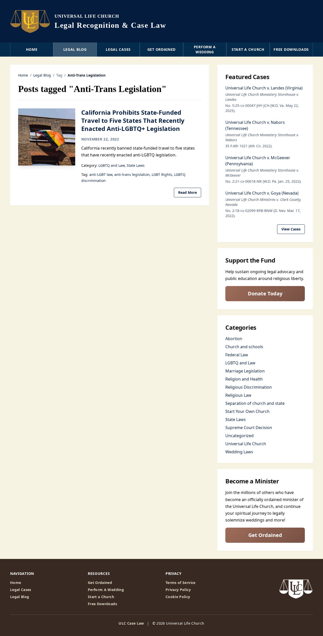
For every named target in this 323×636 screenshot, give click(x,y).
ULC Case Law (131, 623)
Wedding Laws (239, 452)
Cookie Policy (178, 596)
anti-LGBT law (100, 174)
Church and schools (244, 346)
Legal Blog (75, 49)
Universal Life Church (245, 443)
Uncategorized (239, 435)
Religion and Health (244, 379)
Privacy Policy (178, 589)
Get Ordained (161, 49)
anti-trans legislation (132, 174)
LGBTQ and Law (111, 165)
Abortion (233, 338)
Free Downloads (291, 49)
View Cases (291, 229)
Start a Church (248, 49)
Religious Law (238, 395)
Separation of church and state (255, 403)
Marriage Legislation (245, 371)
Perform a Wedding (205, 49)
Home (32, 49)
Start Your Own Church (247, 411)
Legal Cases (118, 49)
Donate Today (265, 293)
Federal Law (236, 355)
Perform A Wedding (106, 589)
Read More (187, 192)
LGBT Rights (162, 174)
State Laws (136, 165)
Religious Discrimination (248, 387)
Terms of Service (181, 582)
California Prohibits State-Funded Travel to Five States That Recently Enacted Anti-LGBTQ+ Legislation (132, 120)
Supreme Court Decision (248, 427)
